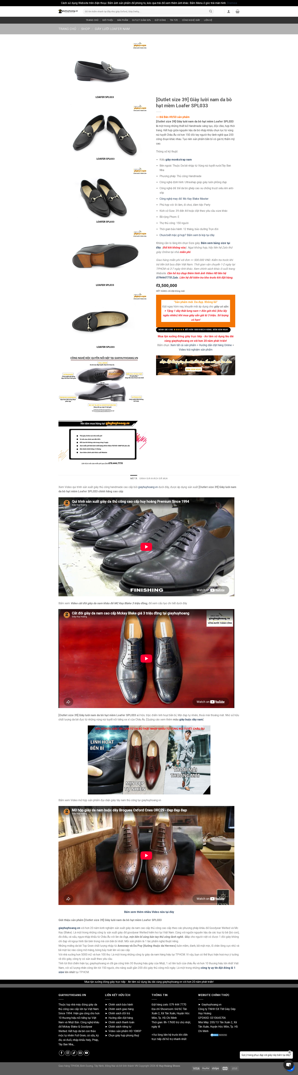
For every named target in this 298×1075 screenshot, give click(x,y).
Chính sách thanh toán (121, 1022)
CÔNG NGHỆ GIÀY (191, 20)
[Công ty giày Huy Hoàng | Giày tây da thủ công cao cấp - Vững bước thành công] (68, 11)
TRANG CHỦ (92, 20)
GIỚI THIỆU (107, 20)
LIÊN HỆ (208, 20)
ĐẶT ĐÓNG (160, 20)
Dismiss (232, 3)
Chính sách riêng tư (119, 1026)
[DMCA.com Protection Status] (219, 1035)
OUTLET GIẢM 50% (141, 20)
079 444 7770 (177, 1004)
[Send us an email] (80, 1053)
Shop (85, 29)
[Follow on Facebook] (61, 1053)
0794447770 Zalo (167, 277)
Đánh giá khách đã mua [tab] (154, 478)
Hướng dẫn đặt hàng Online (215, 345)
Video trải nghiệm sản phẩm (195, 349)
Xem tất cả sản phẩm (183, 345)
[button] (288, 1064)
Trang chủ (67, 29)
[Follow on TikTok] (74, 1053)
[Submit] (210, 11)
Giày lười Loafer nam (112, 29)
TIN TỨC (174, 20)
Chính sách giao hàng (121, 1009)
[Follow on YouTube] (86, 1053)
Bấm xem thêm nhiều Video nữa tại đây (149, 912)
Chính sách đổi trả (119, 1013)
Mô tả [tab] (133, 478)
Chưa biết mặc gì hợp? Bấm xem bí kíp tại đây (187, 235)
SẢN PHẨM (122, 20)
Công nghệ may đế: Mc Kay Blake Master (184, 198)
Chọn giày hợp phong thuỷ (123, 1035)
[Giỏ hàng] (238, 11)
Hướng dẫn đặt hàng (120, 1017)
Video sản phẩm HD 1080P (124, 1031)
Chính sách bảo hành (120, 1004)
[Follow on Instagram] (68, 1053)
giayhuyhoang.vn (148, 487)
